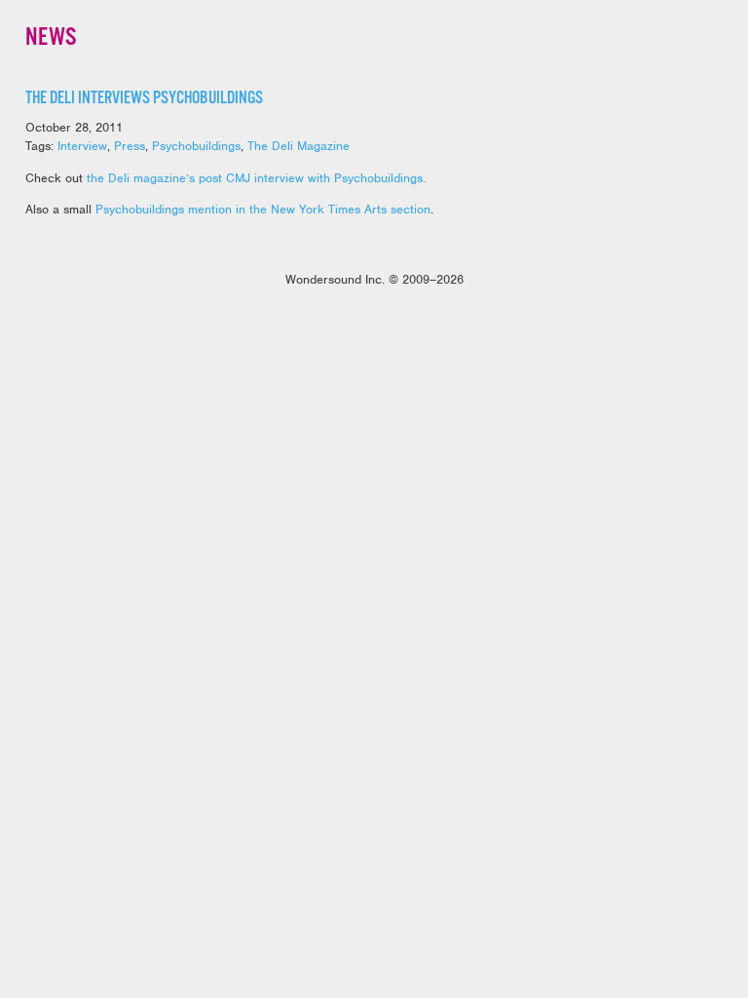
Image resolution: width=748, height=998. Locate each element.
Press (129, 145)
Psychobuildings (196, 145)
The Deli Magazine (298, 145)
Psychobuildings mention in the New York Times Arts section (262, 209)
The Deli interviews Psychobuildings (144, 98)
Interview (82, 145)
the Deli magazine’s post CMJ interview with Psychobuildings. (256, 178)
